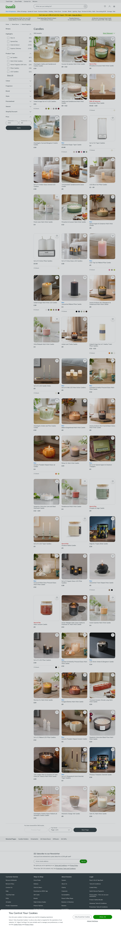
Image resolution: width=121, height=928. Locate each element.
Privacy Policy (29, 925)
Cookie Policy (18, 925)
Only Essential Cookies (82, 917)
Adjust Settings (92, 921)
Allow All (102, 917)
